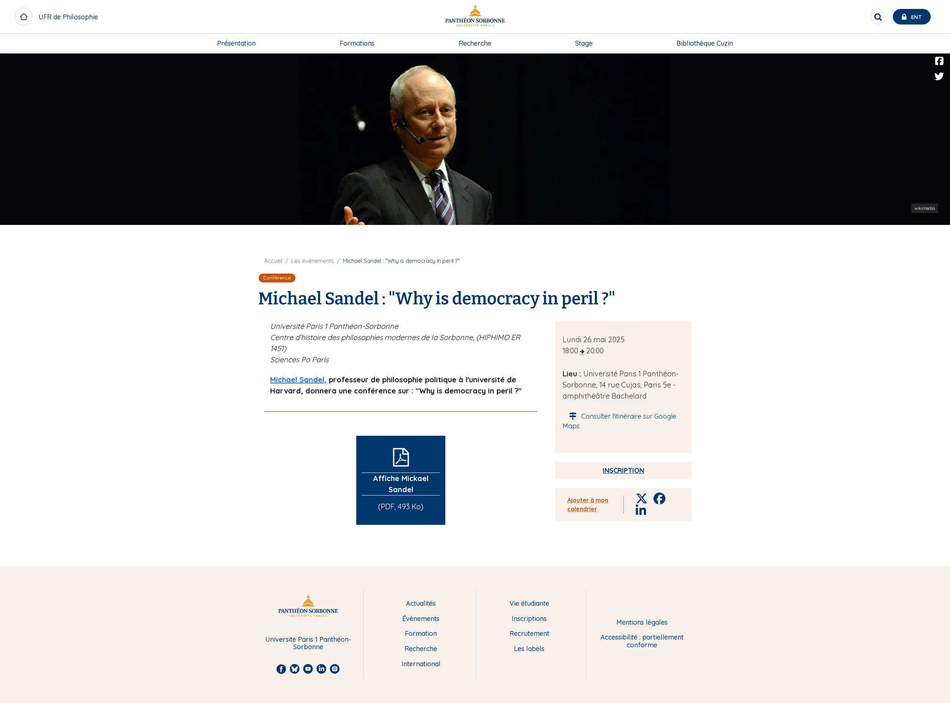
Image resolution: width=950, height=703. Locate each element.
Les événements (312, 260)
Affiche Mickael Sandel (401, 484)
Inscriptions (529, 619)
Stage (584, 43)
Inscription (623, 470)
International (421, 664)
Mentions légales (642, 623)
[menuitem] (236, 43)
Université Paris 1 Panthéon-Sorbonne (308, 643)
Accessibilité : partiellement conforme (642, 641)
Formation (421, 634)
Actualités (421, 604)
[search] (878, 16)
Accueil (273, 260)
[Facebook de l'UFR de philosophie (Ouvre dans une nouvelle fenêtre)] (939, 61)
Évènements (420, 619)
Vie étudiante (529, 604)
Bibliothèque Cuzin (705, 43)
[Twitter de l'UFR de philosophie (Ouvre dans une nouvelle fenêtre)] (939, 76)
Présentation (236, 43)
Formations (357, 43)
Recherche (475, 43)
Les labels (529, 649)
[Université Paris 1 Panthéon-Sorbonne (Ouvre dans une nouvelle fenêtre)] (475, 17)
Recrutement (529, 634)
